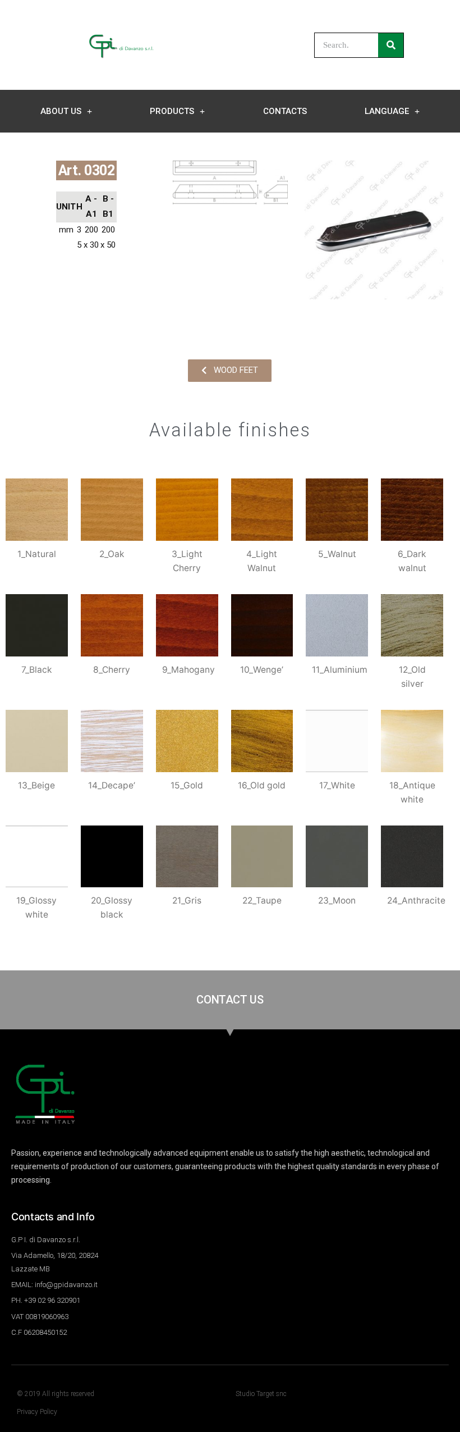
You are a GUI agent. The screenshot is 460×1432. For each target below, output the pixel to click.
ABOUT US (60, 111)
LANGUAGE (387, 111)
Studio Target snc (261, 1394)
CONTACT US (229, 999)
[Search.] (390, 45)
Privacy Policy (37, 1412)
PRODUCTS (172, 111)
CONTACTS (285, 111)
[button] (229, 370)
